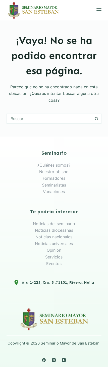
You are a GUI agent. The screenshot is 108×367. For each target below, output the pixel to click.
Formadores (54, 178)
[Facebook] (44, 360)
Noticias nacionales (53, 236)
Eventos (54, 263)
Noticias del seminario (54, 223)
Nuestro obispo (54, 171)
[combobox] (49, 119)
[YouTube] (64, 360)
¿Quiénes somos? (53, 165)
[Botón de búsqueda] (96, 118)
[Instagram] (54, 360)
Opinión (54, 250)
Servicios (54, 256)
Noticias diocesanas (54, 230)
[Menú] (98, 10)
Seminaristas (54, 185)
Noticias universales (54, 243)
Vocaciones (54, 191)
